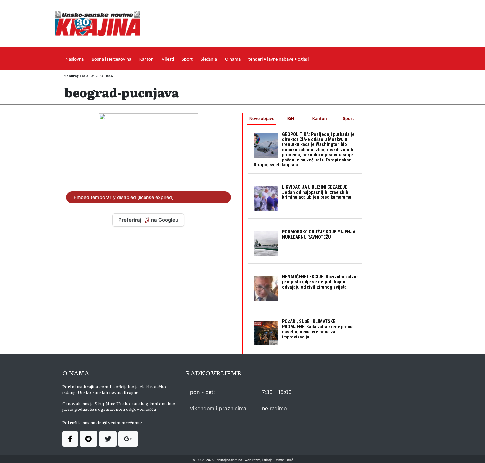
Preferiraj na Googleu (148, 220)
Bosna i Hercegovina (111, 59)
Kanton (146, 59)
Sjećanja (209, 59)
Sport (187, 59)
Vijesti (168, 59)
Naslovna (74, 59)
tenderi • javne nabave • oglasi (278, 59)
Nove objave (261, 118)
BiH (290, 118)
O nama (233, 59)
